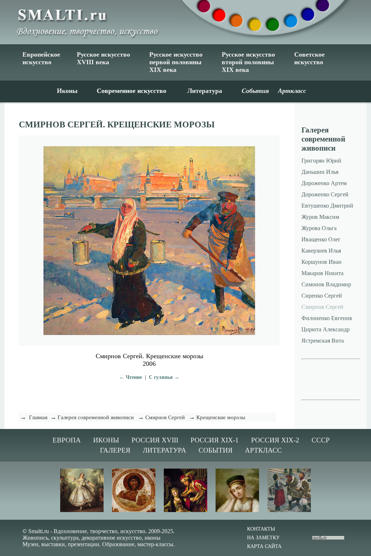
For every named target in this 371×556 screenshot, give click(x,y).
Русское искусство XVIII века (103, 58)
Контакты (261, 529)
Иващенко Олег (321, 239)
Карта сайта (264, 546)
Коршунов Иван (321, 262)
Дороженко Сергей (325, 194)
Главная (38, 417)
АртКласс (263, 450)
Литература (204, 90)
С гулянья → (164, 377)
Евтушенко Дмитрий (327, 206)
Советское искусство (309, 58)
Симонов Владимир (326, 284)
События (216, 450)
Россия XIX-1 (215, 440)
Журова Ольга (319, 228)
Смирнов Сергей (165, 417)
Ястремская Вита (322, 341)
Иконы (67, 90)
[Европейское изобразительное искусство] (82, 510)
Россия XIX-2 (275, 440)
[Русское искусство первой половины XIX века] (237, 510)
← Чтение (130, 377)
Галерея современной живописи (96, 417)
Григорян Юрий (321, 161)
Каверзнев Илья (321, 251)
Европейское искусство (41, 58)
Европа (67, 440)
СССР (321, 440)
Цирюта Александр (325, 329)
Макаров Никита (322, 273)
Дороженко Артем (324, 183)
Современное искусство (131, 90)
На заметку (263, 537)
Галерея (115, 450)
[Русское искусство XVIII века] (185, 510)
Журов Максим (320, 217)
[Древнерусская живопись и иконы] (134, 510)
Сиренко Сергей (321, 296)
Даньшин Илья (319, 172)
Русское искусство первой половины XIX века (176, 62)
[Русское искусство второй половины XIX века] (289, 510)
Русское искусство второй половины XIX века (248, 62)
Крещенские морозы (220, 417)
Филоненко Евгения (326, 318)
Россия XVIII (155, 440)
